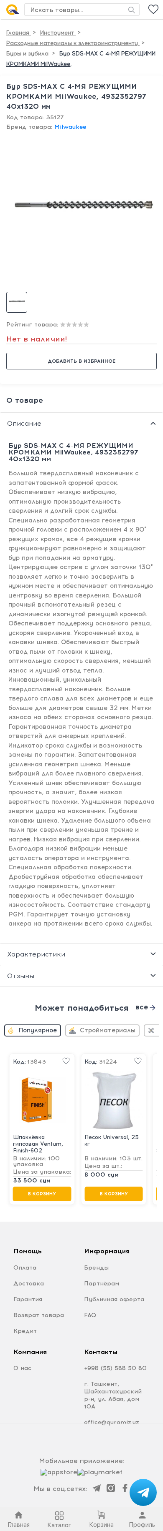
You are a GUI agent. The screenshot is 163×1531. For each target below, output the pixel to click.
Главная (18, 33)
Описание (24, 423)
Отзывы (20, 976)
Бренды (96, 1267)
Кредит (25, 1331)
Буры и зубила (28, 53)
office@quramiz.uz (111, 1422)
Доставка (28, 1283)
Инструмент (58, 33)
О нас (22, 1368)
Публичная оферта (114, 1299)
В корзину (42, 1194)
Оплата (24, 1267)
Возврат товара (38, 1315)
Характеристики (36, 954)
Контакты (100, 1352)
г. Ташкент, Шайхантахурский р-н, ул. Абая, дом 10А (113, 1395)
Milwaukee (70, 127)
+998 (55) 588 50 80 (115, 1368)
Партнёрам (101, 1283)
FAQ (90, 1315)
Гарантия (27, 1299)
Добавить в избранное (81, 361)
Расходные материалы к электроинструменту (73, 43)
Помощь (27, 1251)
